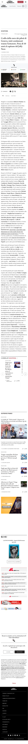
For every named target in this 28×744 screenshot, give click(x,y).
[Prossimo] (25, 374)
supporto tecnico (19, 677)
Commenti (5, 91)
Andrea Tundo (5, 52)
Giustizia (4, 31)
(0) (26, 491)
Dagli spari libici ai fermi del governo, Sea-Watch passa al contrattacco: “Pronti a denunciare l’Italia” (9, 370)
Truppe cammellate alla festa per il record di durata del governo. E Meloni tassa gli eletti (9, 457)
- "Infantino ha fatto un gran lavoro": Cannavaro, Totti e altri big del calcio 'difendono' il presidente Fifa (13, 590)
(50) (19, 380)
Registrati (19, 651)
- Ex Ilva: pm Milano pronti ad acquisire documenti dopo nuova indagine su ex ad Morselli (13, 593)
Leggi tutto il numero (14, 561)
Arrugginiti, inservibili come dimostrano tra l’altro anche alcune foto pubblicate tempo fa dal (13, 231)
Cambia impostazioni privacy (8, 698)
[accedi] (25, 2)
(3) (26, 448)
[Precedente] (2, 374)
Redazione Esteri (5, 491)
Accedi (8, 651)
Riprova (14, 683)
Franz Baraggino (8, 381)
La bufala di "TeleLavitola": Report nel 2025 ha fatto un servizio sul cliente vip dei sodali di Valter (13, 421)
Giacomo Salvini (5, 462)
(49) (26, 476)
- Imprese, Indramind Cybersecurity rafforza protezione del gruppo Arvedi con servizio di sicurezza (13, 583)
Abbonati (20, 2)
